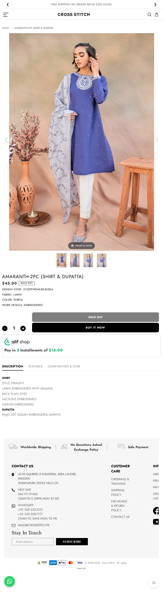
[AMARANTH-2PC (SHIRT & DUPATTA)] (61, 260)
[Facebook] (157, 511)
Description (12, 366)
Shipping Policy (118, 492)
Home (5, 28)
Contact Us (120, 517)
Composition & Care (64, 366)
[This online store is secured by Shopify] (42, 564)
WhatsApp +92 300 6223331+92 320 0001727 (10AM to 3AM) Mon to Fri (37, 512)
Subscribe (72, 541)
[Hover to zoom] (81, 141)
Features (35, 366)
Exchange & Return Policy (119, 505)
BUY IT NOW (95, 328)
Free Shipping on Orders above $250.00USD (81, 4)
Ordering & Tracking (120, 481)
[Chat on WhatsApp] (9, 581)
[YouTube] (157, 522)
